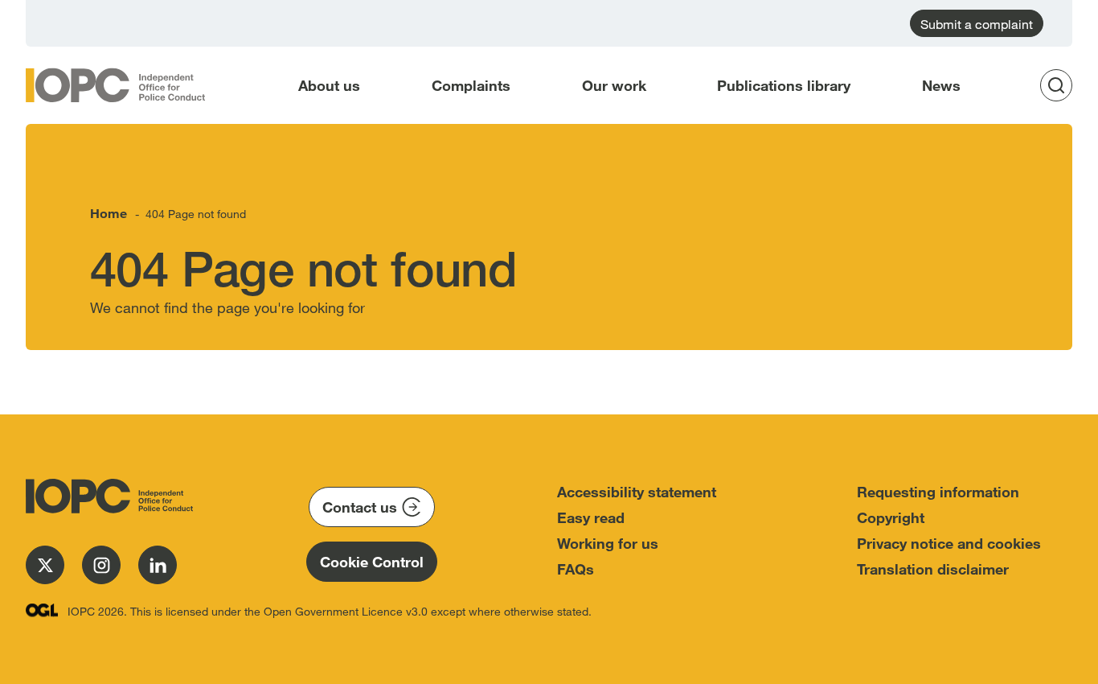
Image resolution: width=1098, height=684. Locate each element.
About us (329, 85)
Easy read (591, 517)
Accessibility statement (636, 492)
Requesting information (938, 492)
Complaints (471, 85)
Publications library (783, 85)
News (941, 85)
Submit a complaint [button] (976, 23)
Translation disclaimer (933, 569)
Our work (614, 85)
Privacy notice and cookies (949, 543)
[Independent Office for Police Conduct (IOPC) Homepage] (106, 496)
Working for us (607, 543)
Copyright (890, 517)
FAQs (575, 569)
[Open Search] (1061, 85)
